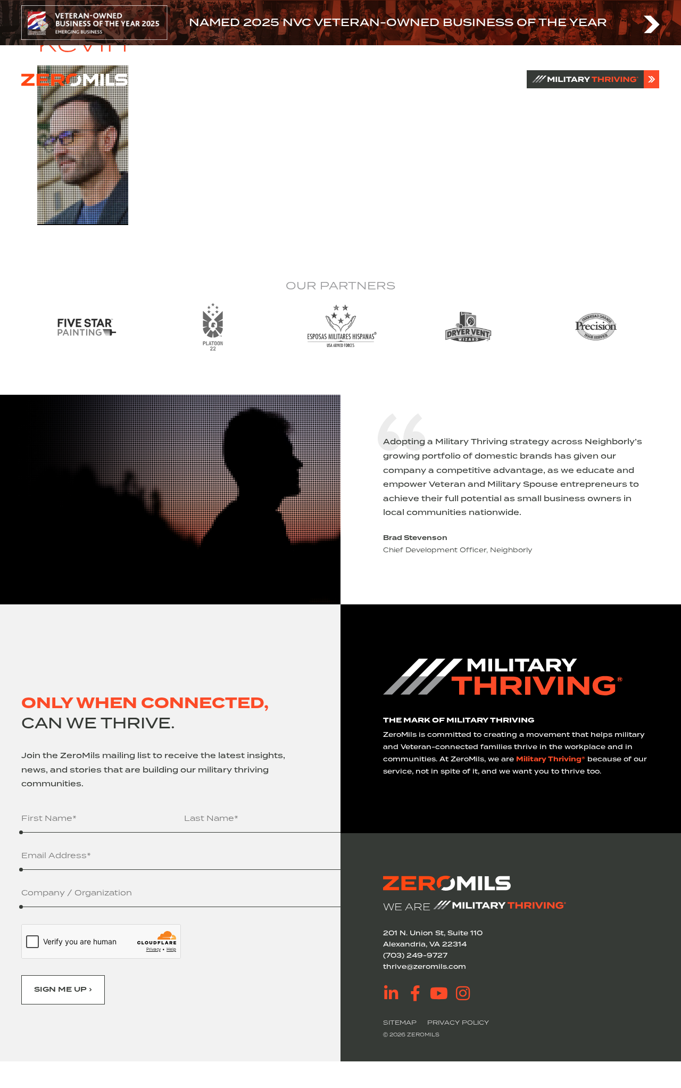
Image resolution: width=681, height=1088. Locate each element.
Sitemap (400, 1022)
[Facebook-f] (415, 993)
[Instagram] (463, 993)
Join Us (459, 79)
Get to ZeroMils (254, 79)
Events (414, 79)
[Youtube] (439, 993)
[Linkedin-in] (391, 993)
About (192, 79)
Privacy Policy (458, 1022)
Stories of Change (344, 79)
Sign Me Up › (63, 989)
